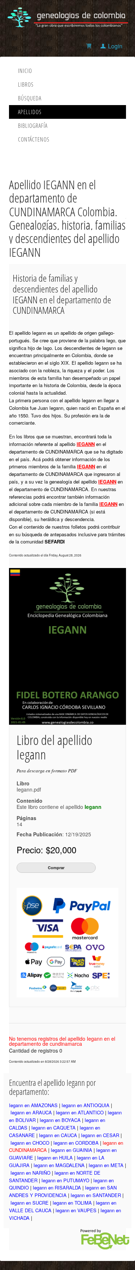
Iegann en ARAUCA (31, 1112)
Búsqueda (29, 98)
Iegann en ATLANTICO (80, 1112)
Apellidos (29, 112)
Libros (25, 84)
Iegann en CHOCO (29, 1142)
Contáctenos (33, 139)
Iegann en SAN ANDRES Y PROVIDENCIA (63, 1191)
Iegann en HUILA (55, 1157)
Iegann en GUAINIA (71, 1150)
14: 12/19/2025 (54, 829)
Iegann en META (106, 1165)
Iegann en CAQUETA (53, 1127)
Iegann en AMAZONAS (33, 1105)
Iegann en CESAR (100, 1135)
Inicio (25, 71)
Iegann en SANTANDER (96, 1195)
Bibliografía (33, 126)
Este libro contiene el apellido (59, 806)
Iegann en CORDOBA (76, 1142)
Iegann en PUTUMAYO (65, 1180)
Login (115, 46)
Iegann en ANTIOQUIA (85, 1105)
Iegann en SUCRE (29, 1202)
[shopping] (90, 46)
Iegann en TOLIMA (72, 1202)
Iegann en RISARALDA (57, 1187)
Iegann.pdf (29, 789)
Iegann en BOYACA (60, 1120)
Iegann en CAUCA (58, 1135)
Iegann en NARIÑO (30, 1172)
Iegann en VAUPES (75, 1210)
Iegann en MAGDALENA (59, 1165)
